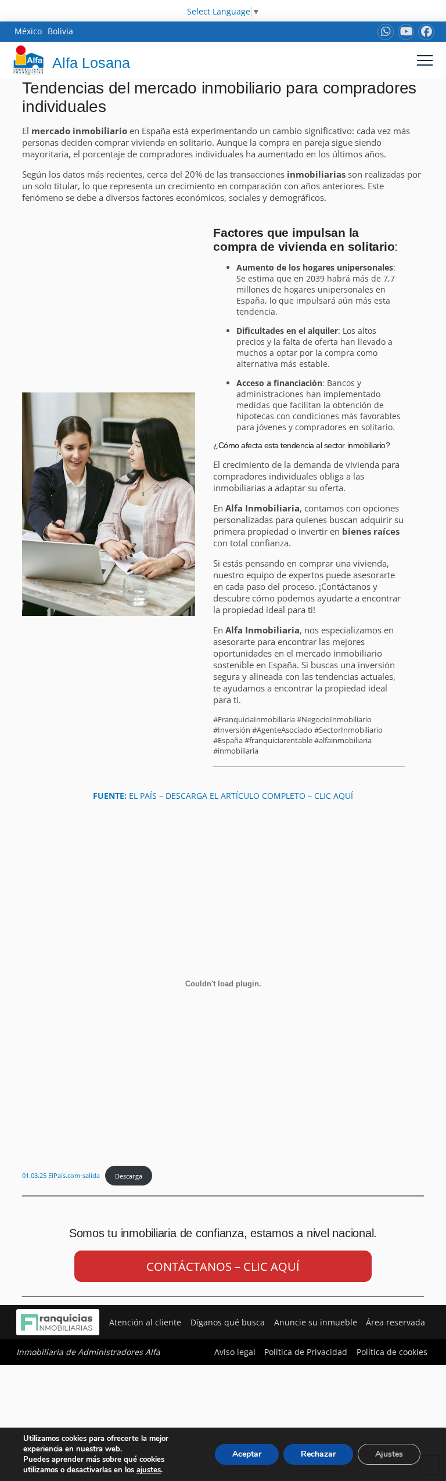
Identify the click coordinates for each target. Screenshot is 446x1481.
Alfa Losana (91, 63)
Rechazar (318, 1454)
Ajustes (389, 1454)
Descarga (128, 1176)
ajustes (148, 1470)
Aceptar (246, 1454)
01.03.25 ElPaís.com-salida (61, 1176)
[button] (425, 60)
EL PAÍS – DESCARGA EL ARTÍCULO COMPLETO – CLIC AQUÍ (223, 795)
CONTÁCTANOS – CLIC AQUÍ (223, 1266)
